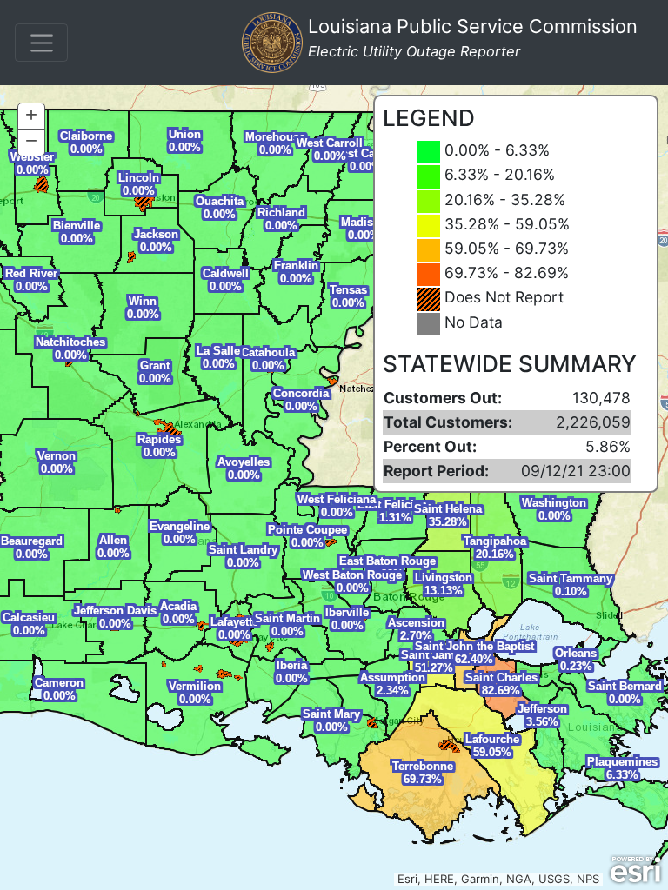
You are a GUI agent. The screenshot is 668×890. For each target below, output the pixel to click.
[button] (31, 116)
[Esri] (635, 870)
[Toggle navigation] (41, 42)
